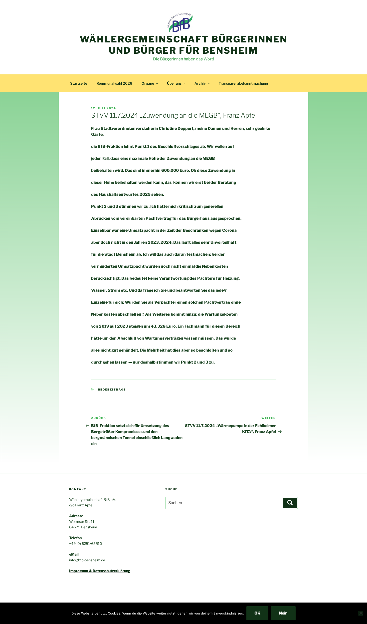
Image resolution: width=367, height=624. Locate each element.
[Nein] (360, 613)
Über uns (174, 83)
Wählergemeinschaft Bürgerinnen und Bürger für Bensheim (183, 45)
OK (257, 613)
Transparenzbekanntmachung (243, 83)
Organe (148, 83)
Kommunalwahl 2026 (114, 83)
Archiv (200, 83)
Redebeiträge (112, 389)
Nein (283, 613)
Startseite (78, 83)
